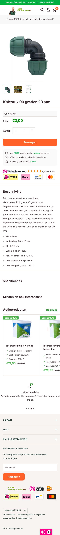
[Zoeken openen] (42, 9)
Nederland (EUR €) (13, 510)
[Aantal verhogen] (32, 131)
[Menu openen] (4, 10)
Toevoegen (30, 142)
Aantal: (6, 130)
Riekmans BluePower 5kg (19, 345)
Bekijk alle (51, 309)
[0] (54, 10)
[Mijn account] (48, 9)
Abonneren (14, 476)
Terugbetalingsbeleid (25, 514)
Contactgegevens (24, 518)
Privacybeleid (9, 514)
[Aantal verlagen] (15, 131)
